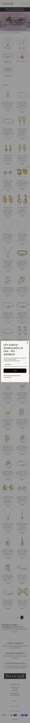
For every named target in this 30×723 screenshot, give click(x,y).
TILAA (15, 370)
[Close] (27, 343)
